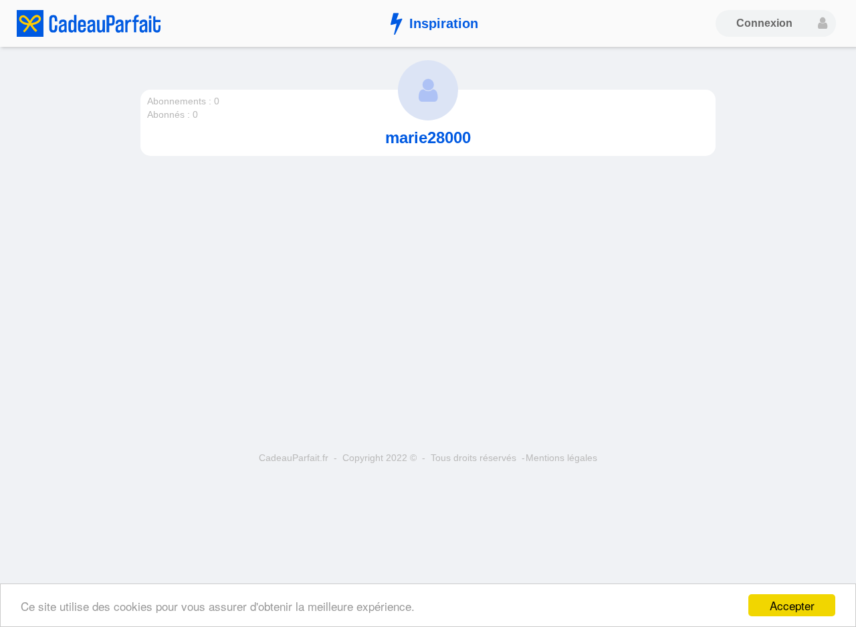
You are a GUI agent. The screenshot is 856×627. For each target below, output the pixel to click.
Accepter (792, 605)
